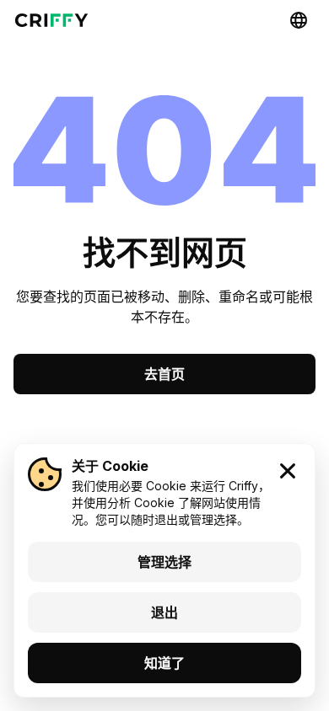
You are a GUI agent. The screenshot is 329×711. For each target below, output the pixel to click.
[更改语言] (299, 20)
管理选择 (164, 561)
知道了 (164, 663)
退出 (164, 612)
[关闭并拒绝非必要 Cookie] (287, 470)
